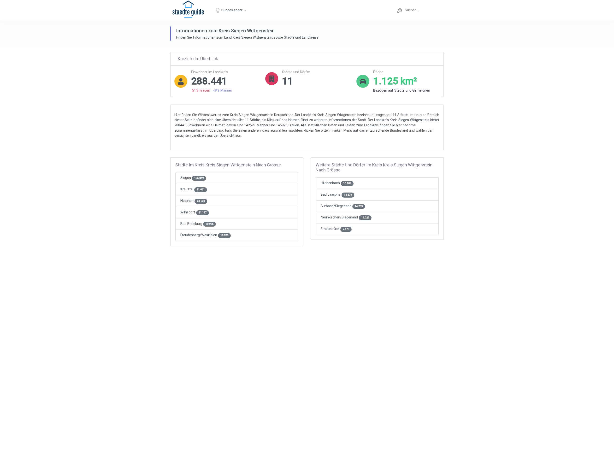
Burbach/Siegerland (342, 206)
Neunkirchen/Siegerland (345, 217)
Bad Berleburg (196, 224)
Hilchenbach (336, 183)
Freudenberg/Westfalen (204, 235)
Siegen (192, 178)
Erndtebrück (335, 229)
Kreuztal (192, 189)
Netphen (192, 201)
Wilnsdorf (193, 212)
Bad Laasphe (336, 195)
